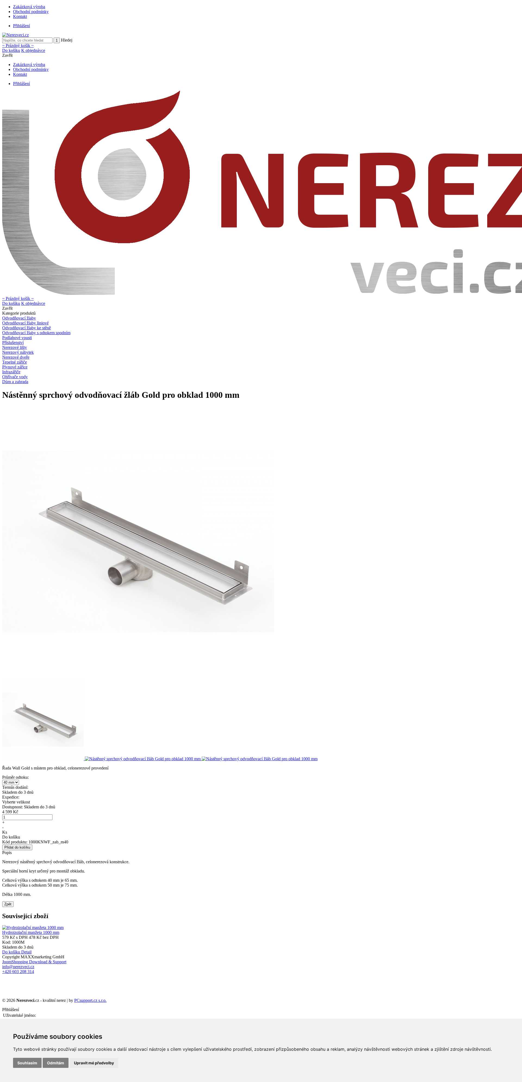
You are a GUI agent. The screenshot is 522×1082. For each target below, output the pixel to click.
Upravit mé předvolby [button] (94, 1063)
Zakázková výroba (29, 6)
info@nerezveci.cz (18, 966)
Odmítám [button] (55, 1063)
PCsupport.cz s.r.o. (90, 1000)
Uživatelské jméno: (19, 1015)
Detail (26, 952)
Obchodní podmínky (31, 11)
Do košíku (11, 50)
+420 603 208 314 (18, 971)
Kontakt (20, 16)
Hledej (66, 40)
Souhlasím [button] (27, 1063)
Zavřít (7, 55)
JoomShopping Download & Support (34, 961)
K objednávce (33, 50)
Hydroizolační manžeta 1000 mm (30, 932)
